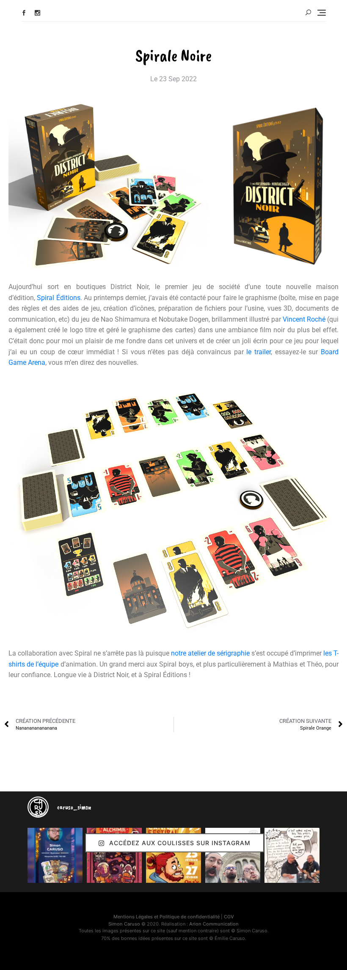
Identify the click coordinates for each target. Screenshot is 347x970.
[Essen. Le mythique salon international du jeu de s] (232, 855)
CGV (229, 917)
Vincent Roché (304, 319)
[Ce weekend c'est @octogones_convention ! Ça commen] (55, 855)
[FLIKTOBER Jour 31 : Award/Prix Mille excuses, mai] (291, 855)
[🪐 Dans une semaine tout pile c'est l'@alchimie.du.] (114, 855)
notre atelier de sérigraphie (210, 653)
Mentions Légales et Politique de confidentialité (166, 917)
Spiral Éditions (58, 298)
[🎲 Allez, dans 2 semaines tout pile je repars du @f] (173, 855)
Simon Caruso (124, 924)
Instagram (37, 13)
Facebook (24, 13)
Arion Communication (214, 924)
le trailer (258, 352)
